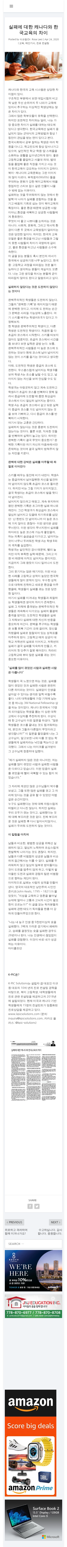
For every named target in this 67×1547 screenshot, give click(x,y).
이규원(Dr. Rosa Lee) (31, 39)
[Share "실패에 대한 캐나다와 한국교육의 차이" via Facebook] (30, 1206)
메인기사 (30, 43)
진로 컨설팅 (42, 43)
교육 (21, 43)
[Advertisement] (33, 1142)
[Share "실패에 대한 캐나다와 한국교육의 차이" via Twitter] (37, 1206)
